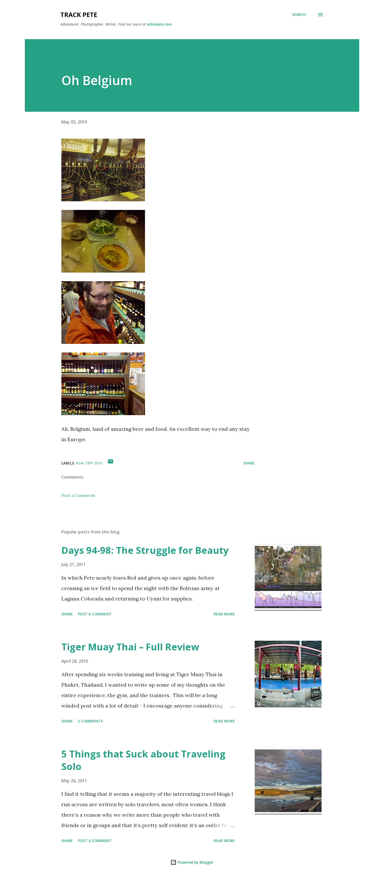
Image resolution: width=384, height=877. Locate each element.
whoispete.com (159, 24)
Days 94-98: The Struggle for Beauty (145, 550)
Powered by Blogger (195, 862)
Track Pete (78, 14)
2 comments (90, 721)
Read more (224, 613)
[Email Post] (110, 463)
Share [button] (249, 463)
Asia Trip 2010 (89, 463)
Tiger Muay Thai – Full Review (130, 646)
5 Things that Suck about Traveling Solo (143, 760)
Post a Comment (78, 495)
